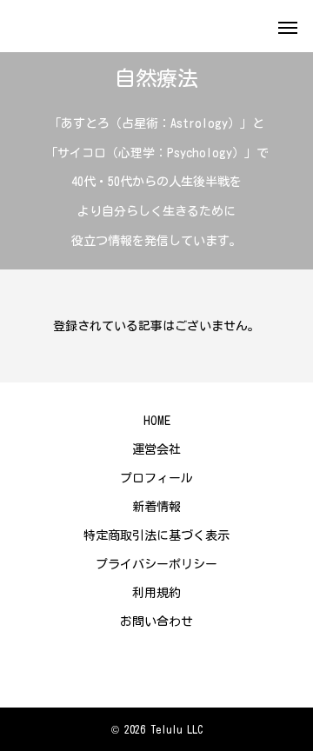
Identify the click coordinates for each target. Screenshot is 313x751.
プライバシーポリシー (156, 564)
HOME (156, 421)
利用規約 (156, 593)
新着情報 (156, 507)
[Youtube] (130, 668)
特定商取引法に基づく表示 (156, 535)
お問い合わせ (156, 621)
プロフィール (156, 478)
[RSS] (182, 668)
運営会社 (156, 449)
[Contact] (156, 668)
